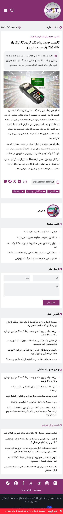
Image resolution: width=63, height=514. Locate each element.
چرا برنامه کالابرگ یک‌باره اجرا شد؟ (40, 232)
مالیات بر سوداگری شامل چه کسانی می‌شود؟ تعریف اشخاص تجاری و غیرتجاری (32, 351)
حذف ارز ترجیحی (34, 191)
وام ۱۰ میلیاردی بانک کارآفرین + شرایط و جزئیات (34, 402)
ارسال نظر (51, 302)
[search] (12, 10)
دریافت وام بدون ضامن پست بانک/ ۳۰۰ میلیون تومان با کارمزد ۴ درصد (30, 333)
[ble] (8, 483)
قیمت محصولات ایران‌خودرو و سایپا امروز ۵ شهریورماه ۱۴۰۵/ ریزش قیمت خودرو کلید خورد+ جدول (31, 449)
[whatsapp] (5, 181)
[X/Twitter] (30, 483)
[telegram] (19, 181)
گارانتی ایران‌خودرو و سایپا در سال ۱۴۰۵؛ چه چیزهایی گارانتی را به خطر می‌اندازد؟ (31, 440)
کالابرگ (52, 191)
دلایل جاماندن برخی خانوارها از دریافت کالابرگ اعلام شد (32, 245)
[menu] (5, 10)
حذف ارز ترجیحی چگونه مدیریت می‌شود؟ (37, 237)
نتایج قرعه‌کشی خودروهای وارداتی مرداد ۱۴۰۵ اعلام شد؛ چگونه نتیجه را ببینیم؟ (32, 459)
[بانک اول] (52, 10)
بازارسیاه (16, 191)
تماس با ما (27, 490)
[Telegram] (39, 483)
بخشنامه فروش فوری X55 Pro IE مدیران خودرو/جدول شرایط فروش (30, 468)
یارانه (48, 27)
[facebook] (10, 181)
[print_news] (25, 182)
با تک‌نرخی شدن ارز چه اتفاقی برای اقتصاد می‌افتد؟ (32, 253)
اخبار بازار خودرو (50, 425)
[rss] (55, 483)
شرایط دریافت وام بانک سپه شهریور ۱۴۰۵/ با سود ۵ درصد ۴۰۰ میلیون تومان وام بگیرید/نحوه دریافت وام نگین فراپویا (31, 411)
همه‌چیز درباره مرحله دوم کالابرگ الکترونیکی (36, 258)
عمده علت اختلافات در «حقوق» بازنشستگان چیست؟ (31, 359)
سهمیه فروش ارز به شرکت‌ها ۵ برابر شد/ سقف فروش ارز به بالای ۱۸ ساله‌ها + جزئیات (31, 323)
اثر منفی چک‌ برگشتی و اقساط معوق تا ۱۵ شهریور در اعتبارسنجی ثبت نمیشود (32, 342)
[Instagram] (47, 483)
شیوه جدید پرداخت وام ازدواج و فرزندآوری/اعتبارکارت (31, 396)
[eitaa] (16, 483)
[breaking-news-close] (60, 511)
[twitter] (14, 181)
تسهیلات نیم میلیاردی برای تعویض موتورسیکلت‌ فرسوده (34, 388)
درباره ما (37, 490)
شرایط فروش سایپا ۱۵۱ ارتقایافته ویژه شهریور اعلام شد (30, 433)
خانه (56, 27)
